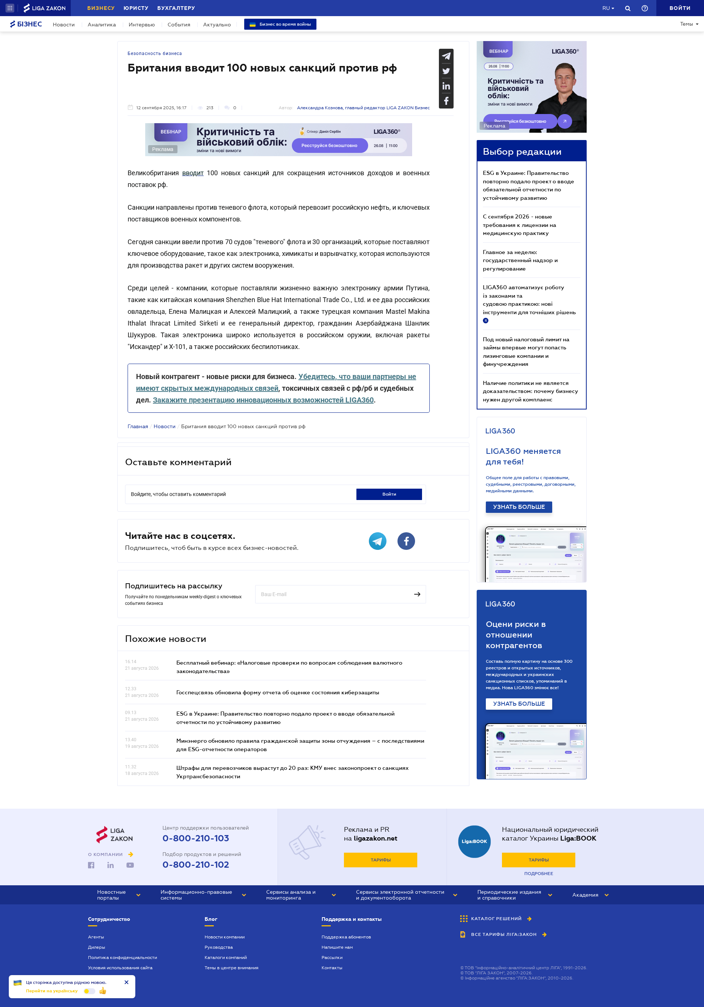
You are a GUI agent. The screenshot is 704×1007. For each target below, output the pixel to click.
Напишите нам (337, 947)
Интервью (142, 24)
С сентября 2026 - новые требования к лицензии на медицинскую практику (519, 224)
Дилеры (96, 947)
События (179, 24)
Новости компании (225, 937)
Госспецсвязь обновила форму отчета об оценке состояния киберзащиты (277, 692)
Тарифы (381, 860)
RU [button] (606, 8)
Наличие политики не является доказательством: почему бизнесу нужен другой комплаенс (530, 391)
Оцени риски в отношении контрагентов (516, 635)
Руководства (219, 947)
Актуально (217, 24)
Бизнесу (101, 8)
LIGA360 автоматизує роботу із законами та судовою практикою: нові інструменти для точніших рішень (529, 303)
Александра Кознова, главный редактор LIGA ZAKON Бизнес (363, 107)
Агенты (96, 937)
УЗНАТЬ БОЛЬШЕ (519, 507)
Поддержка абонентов (346, 937)
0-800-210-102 (195, 864)
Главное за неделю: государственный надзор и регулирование (520, 260)
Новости (64, 24)
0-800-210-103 (195, 838)
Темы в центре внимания (231, 967)
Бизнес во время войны (284, 24)
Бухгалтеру (176, 8)
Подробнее (538, 873)
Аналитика (102, 24)
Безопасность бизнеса (155, 53)
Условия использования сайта (120, 967)
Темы (686, 24)
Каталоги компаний (226, 957)
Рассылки (332, 957)
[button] (10, 8)
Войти (389, 494)
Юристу (136, 8)
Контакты (332, 967)
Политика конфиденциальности (122, 957)
